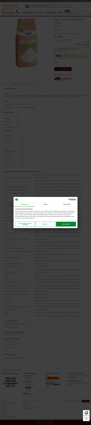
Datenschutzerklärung (28, 218)
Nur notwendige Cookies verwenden (25, 224)
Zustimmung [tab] (24, 204)
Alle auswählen (66, 224)
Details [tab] (45, 204)
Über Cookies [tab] (66, 204)
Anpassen (44, 224)
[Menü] (89, 411)
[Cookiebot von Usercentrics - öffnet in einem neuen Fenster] (69, 200)
